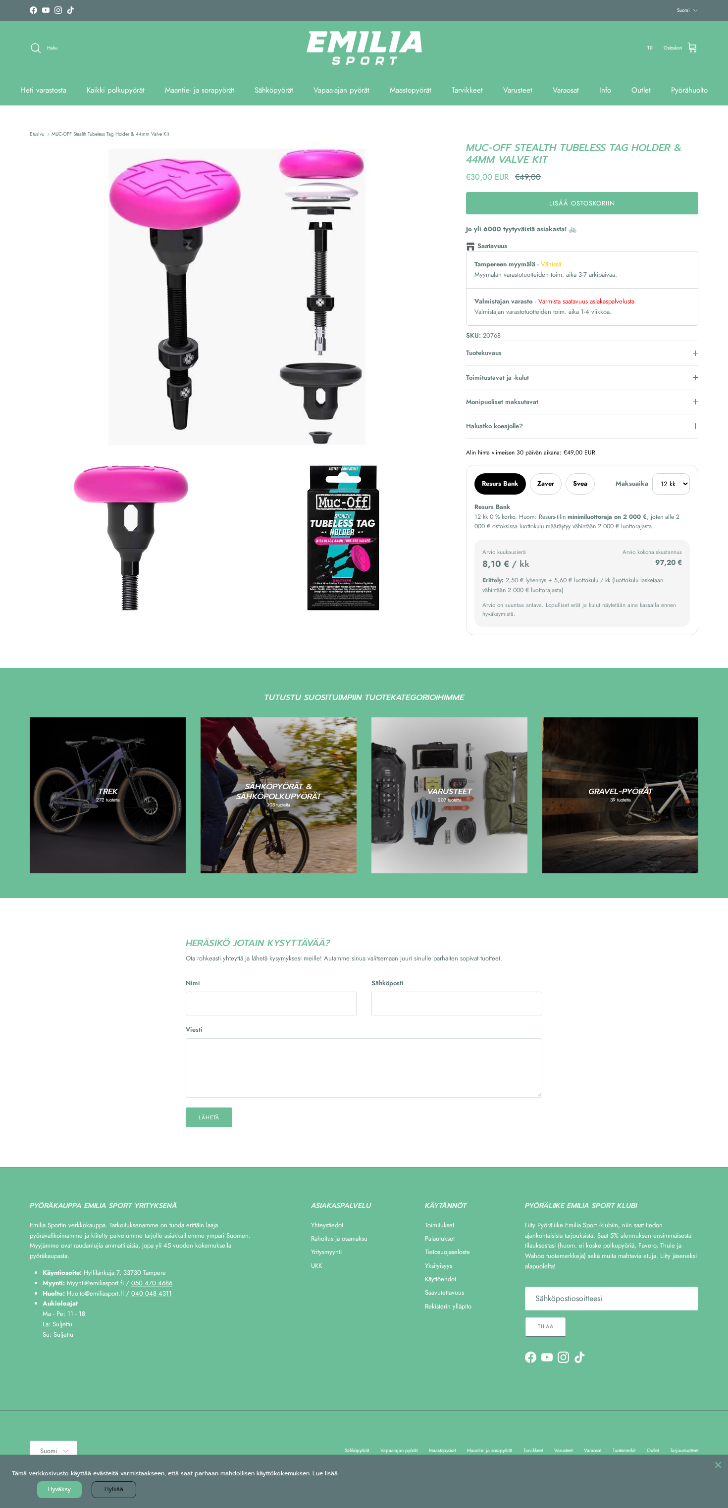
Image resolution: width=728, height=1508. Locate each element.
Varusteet (517, 90)
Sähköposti (387, 983)
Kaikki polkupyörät (116, 90)
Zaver (545, 483)
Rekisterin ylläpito (448, 1306)
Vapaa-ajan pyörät (341, 90)
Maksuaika (632, 483)
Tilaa (545, 1326)
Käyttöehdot (440, 1279)
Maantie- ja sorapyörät (199, 90)
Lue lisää (325, 1473)
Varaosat (566, 90)
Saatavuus (492, 246)
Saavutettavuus (444, 1292)
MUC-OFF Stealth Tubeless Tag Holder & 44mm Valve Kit (110, 134)
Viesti (194, 1029)
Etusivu (37, 134)
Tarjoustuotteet (684, 1450)
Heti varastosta (43, 90)
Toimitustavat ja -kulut (497, 377)
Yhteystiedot (327, 1225)
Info (605, 90)
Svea (580, 483)
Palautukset (440, 1238)
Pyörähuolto (689, 90)
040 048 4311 (151, 1293)
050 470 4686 (151, 1283)
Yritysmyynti (326, 1252)
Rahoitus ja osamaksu (339, 1238)
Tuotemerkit (624, 1450)
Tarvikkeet (467, 90)
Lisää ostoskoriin (582, 203)
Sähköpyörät (274, 90)
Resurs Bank (500, 483)
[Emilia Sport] (364, 48)
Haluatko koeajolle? (494, 426)
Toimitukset (439, 1225)
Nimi (193, 983)
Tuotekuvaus (484, 352)
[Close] (718, 1465)
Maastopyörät (410, 90)
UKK (316, 1265)
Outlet (641, 90)
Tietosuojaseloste (447, 1252)
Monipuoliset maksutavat (502, 401)
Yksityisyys (438, 1265)
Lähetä (209, 1117)
